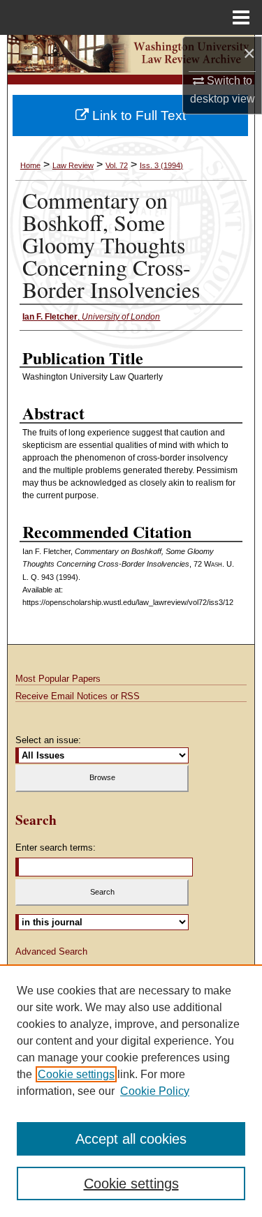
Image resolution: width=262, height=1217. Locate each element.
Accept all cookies (131, 1139)
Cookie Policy (154, 1091)
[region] (131, 1090)
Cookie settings (76, 1074)
